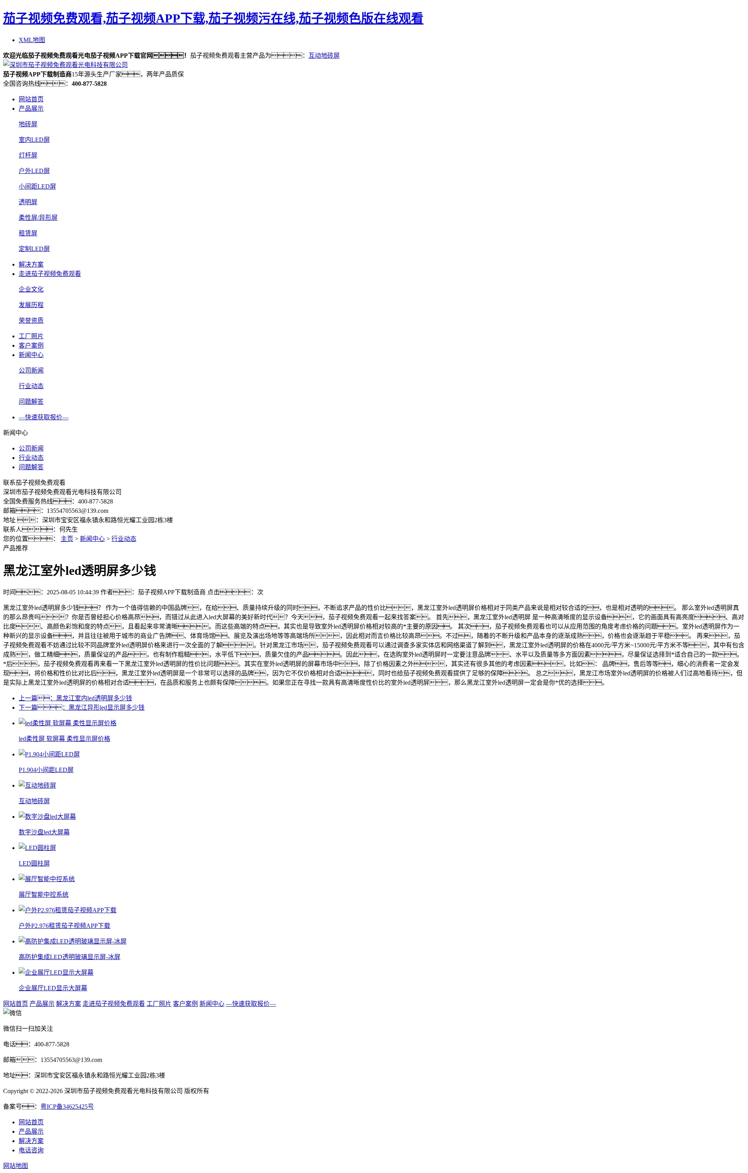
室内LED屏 (34, 139)
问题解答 (31, 401)
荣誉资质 (31, 320)
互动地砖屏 (324, 55)
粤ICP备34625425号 (67, 1106)
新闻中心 (31, 355)
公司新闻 (31, 370)
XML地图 (32, 40)
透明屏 (28, 202)
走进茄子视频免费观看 (50, 273)
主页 (67, 538)
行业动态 (31, 386)
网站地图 (15, 1165)
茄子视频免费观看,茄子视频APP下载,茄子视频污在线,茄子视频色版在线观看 (213, 18)
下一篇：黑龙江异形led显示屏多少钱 (82, 707)
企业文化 (31, 289)
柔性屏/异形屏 (38, 217)
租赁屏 (28, 233)
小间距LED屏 (37, 186)
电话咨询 (31, 1150)
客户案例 (31, 345)
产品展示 (31, 108)
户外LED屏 (34, 171)
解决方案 (31, 264)
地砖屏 (28, 124)
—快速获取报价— (44, 417)
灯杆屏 (28, 155)
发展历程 (31, 305)
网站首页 (31, 99)
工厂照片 (31, 336)
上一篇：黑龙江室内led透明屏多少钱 (75, 698)
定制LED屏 (34, 249)
